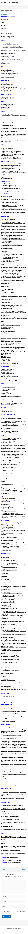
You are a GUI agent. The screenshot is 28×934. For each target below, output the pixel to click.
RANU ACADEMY (9, 2)
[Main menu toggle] (25, 2)
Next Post (24, 869)
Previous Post (4, 869)
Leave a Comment (5, 13)
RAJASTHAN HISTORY (14, 13)
